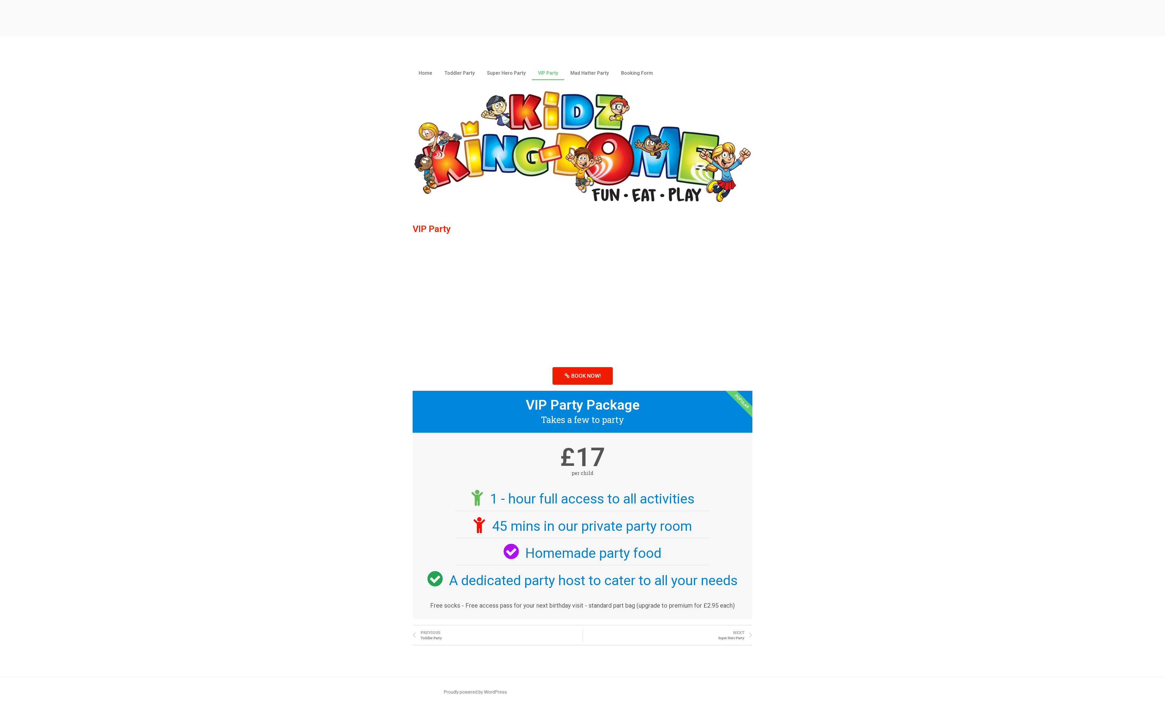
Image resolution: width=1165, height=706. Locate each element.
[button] (582, 376)
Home (425, 73)
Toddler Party (459, 73)
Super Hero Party (506, 73)
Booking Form (637, 73)
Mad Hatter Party (589, 73)
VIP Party (548, 73)
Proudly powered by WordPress (475, 691)
